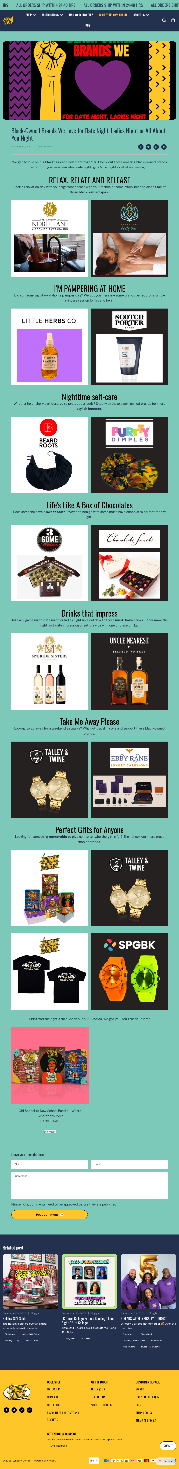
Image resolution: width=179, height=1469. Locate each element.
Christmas (10, 1334)
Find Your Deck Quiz (147, 1397)
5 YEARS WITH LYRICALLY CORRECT (144, 1318)
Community (129, 1334)
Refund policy (144, 1413)
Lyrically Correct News (134, 1340)
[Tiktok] (29, 1410)
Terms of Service (146, 1421)
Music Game (32, 1340)
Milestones (156, 1340)
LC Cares (85, 1338)
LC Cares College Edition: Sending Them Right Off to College (88, 1320)
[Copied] (164, 147)
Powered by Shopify (44, 1460)
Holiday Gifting (12, 1340)
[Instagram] (22, 1410)
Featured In (53, 1389)
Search (140, 1389)
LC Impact (52, 1397)
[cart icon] (173, 20)
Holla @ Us (98, 1389)
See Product (50, 1131)
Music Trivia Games (150, 1346)
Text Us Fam (98, 1397)
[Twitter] (148, 147)
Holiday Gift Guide (14, 1318)
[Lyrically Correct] (8, 20)
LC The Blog (53, 1405)
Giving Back (70, 1338)
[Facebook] (141, 147)
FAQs (138, 1405)
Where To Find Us (101, 1405)
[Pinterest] (156, 147)
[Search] (164, 20)
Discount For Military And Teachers (63, 1416)
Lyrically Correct (22, 1460)
